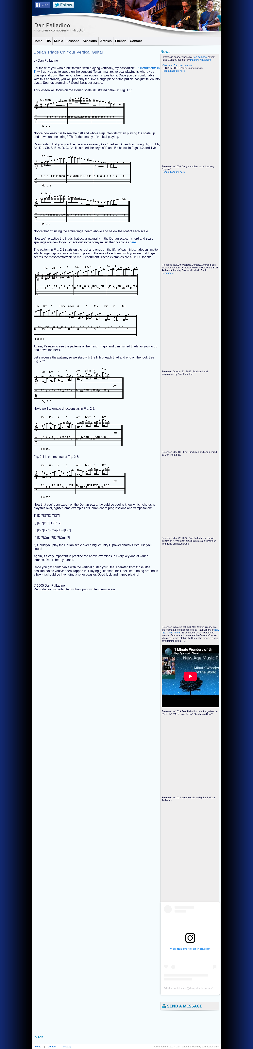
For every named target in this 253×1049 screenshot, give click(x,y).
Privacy (67, 1046)
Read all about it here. (173, 71)
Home (38, 1046)
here (133, 242)
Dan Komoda (200, 57)
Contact (52, 1046)
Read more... (169, 273)
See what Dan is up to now (177, 65)
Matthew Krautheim (200, 59)
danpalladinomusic (200, 988)
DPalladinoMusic (174, 988)
